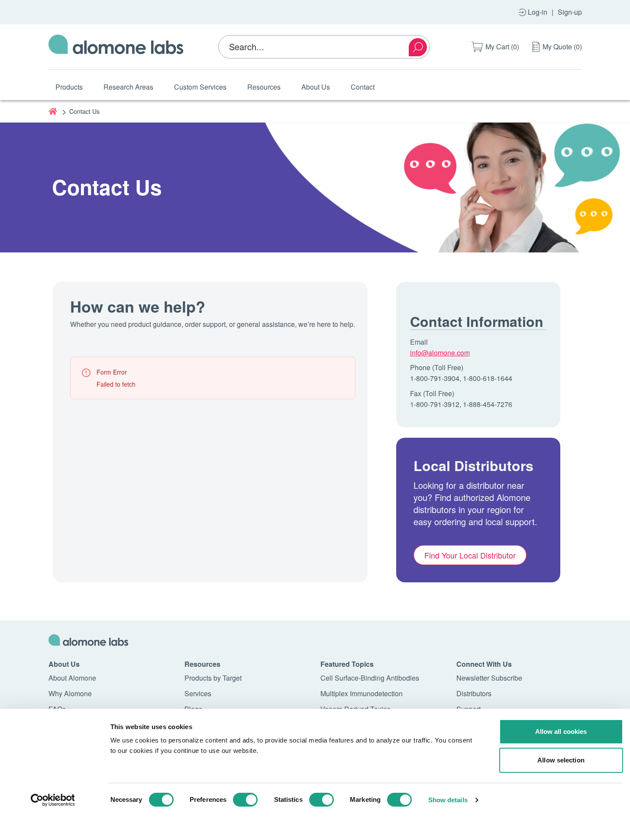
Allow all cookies (561, 731)
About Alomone (72, 678)
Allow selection (561, 760)
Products (69, 87)
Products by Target (213, 678)
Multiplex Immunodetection (361, 693)
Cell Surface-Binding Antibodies (369, 678)
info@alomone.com (440, 353)
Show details (448, 800)
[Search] (418, 47)
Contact (363, 87)
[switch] (245, 800)
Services (197, 693)
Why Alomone (70, 693)
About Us (315, 87)
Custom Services (200, 87)
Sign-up (570, 12)
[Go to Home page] (116, 47)
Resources (264, 87)
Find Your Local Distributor (470, 555)
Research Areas (128, 87)
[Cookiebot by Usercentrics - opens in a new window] (52, 800)
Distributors (473, 693)
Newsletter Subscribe (489, 678)
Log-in (537, 12)
